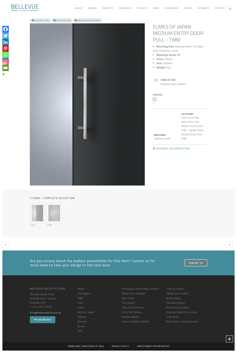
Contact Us (196, 263)
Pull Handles (128, 302)
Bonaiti (81, 326)
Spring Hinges (173, 298)
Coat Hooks (172, 317)
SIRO (80, 331)
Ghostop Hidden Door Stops (181, 312)
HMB (80, 298)
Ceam (80, 302)
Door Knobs (128, 298)
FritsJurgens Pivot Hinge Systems (140, 288)
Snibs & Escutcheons (133, 307)
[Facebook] (5, 29)
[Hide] (3, 74)
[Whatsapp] (5, 55)
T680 (32, 225)
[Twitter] (5, 35)
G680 (49, 225)
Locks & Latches (175, 288)
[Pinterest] (5, 48)
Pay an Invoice (42, 319)
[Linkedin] (5, 42)
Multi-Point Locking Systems (182, 321)
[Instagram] (5, 61)
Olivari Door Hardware (134, 293)
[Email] (5, 68)
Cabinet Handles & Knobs (135, 321)
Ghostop (82, 321)
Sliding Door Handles (177, 293)
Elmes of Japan (85, 312)
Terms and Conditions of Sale (85, 346)
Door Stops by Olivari (177, 307)
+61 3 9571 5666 (41, 307)
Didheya (81, 317)
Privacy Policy (120, 346)
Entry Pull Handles (132, 312)
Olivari (80, 288)
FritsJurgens (84, 293)
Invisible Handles (131, 317)
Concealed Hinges (175, 302)
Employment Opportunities (153, 346)
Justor (80, 307)
